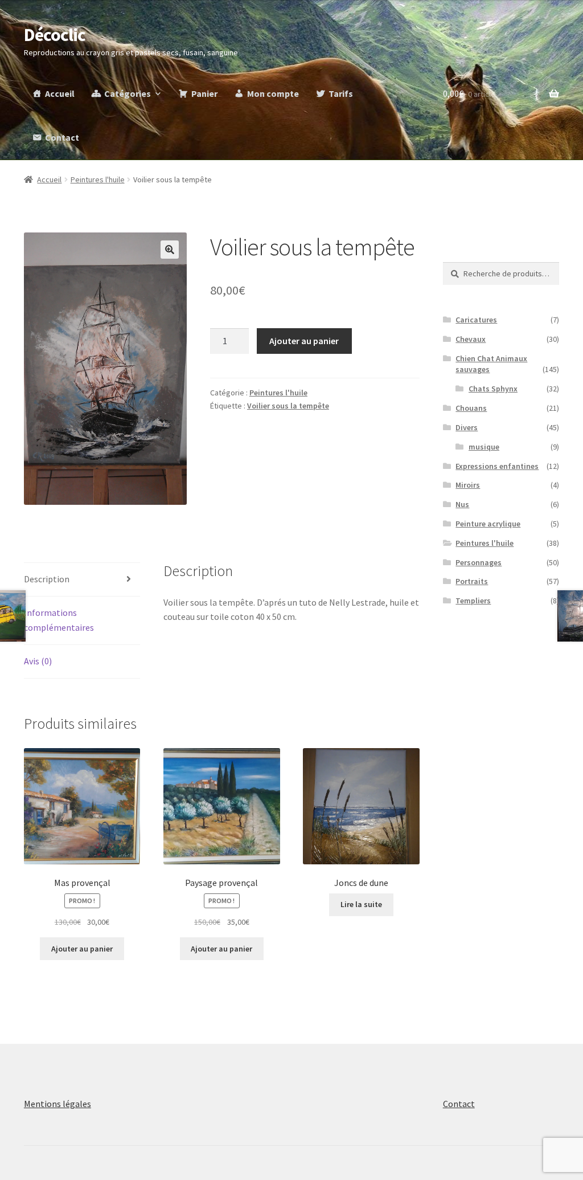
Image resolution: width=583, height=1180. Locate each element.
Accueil (60, 93)
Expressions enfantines (497, 466)
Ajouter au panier (304, 340)
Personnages (478, 562)
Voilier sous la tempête (288, 406)
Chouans (471, 408)
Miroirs (467, 485)
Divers (466, 427)
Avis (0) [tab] (38, 661)
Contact (62, 137)
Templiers (473, 600)
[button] (170, 249)
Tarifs (341, 93)
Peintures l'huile (98, 179)
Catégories (127, 93)
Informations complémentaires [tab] (59, 620)
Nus (462, 504)
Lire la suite (361, 904)
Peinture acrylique (487, 523)
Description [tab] (46, 579)
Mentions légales (57, 1103)
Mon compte (273, 93)
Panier (204, 93)
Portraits (471, 581)
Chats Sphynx (493, 388)
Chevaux (470, 339)
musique (484, 447)
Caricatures (476, 320)
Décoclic (54, 34)
